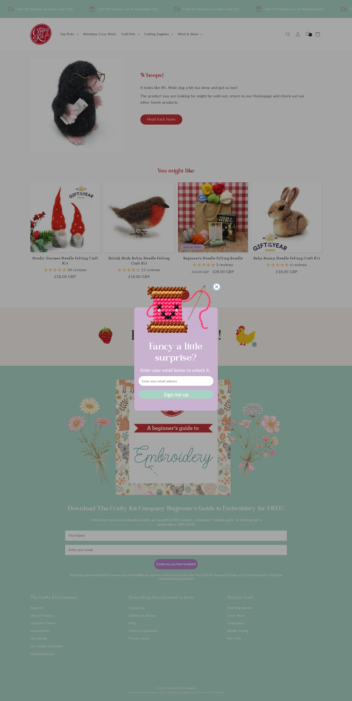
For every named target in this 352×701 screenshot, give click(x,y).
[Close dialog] (216, 286)
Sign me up (176, 394)
